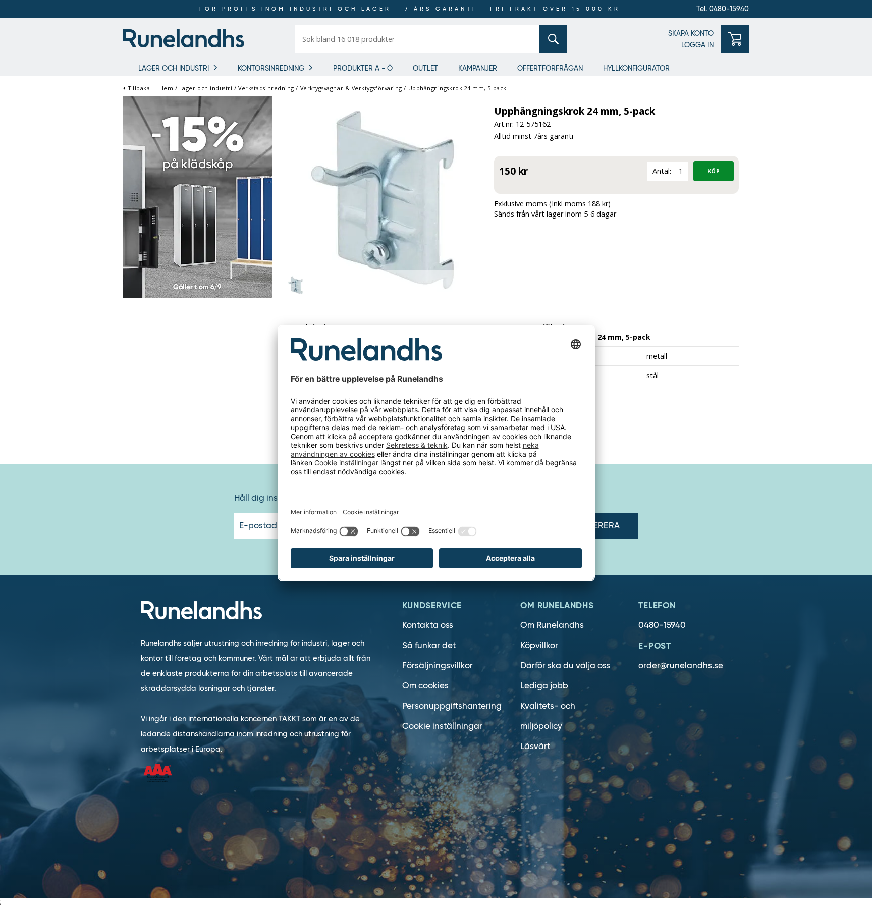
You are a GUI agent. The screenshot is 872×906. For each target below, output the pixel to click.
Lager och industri (173, 68)
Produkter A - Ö (363, 68)
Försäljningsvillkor (437, 665)
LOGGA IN (697, 44)
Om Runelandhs (552, 625)
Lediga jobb (544, 685)
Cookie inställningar (442, 726)
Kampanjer (477, 68)
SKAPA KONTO (691, 33)
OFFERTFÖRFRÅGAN (550, 68)
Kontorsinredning (271, 68)
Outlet (425, 68)
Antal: (661, 171)
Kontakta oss (427, 625)
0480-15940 (662, 625)
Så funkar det (429, 645)
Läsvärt (535, 746)
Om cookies (425, 685)
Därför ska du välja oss (565, 665)
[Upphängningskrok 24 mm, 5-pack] (383, 198)
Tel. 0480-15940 (722, 8)
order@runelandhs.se (680, 665)
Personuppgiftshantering (452, 706)
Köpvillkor (539, 645)
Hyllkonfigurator (636, 68)
